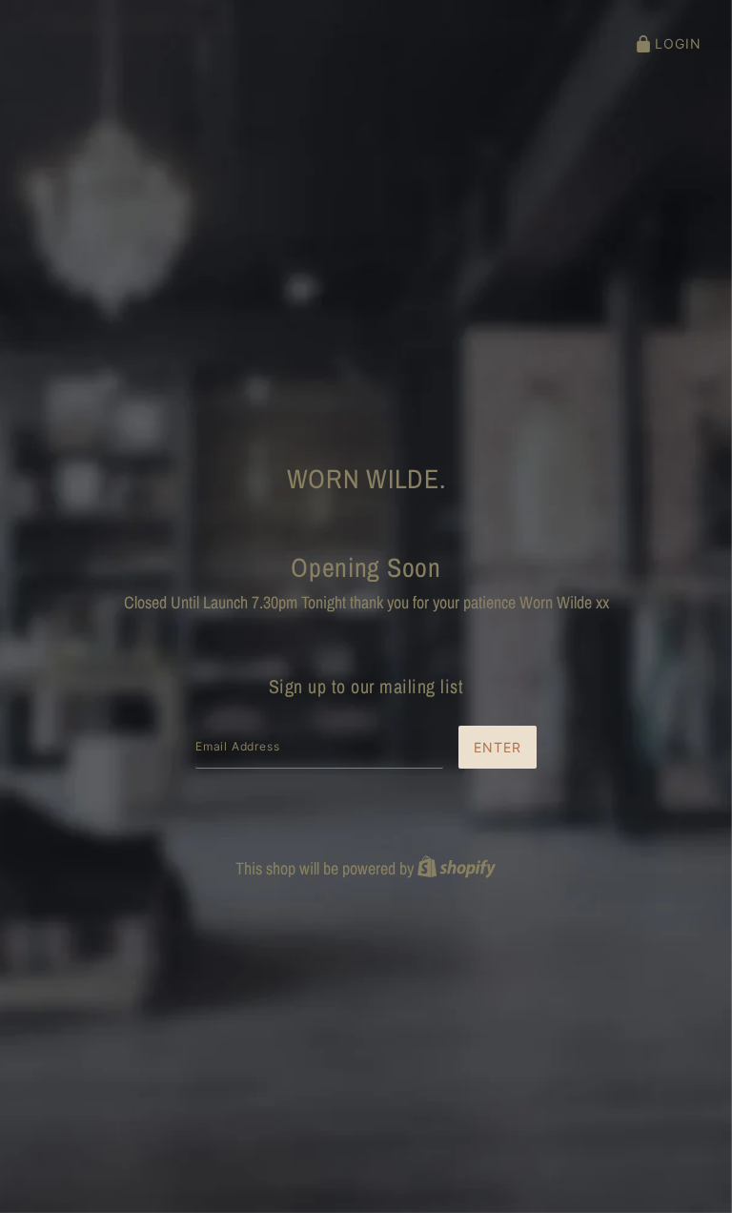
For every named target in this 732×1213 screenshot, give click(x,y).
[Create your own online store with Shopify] (456, 868)
